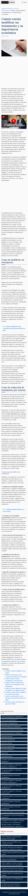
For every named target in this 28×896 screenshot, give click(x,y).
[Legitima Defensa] (8, 2)
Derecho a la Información (9, 723)
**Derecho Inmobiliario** (10, 720)
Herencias (5, 753)
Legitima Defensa (6, 8)
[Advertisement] (14, 73)
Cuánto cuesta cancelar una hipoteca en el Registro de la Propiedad (14, 684)
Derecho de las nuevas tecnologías (12, 730)
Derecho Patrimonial (8, 746)
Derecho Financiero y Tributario (12, 733)
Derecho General (7, 736)
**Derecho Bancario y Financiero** (12, 716)
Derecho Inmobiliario (8, 740)
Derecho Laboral (7, 743)
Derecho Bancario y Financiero (11, 726)
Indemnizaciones (7, 756)
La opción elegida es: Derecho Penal (13, 812)
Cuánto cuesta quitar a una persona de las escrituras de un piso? (15, 698)
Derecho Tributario (8, 749)
